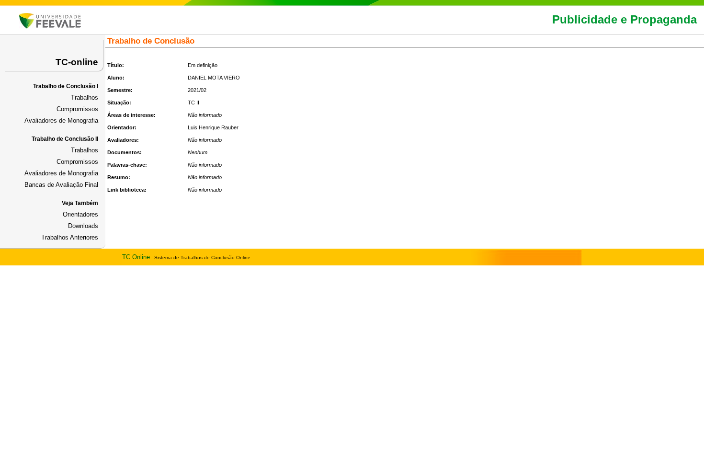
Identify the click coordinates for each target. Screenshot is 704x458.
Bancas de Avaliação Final (61, 184)
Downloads (83, 225)
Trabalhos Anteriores (69, 237)
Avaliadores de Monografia (61, 120)
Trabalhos (84, 97)
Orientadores (80, 214)
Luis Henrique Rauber (213, 127)
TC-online (77, 62)
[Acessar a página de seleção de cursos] (50, 26)
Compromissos (77, 109)
